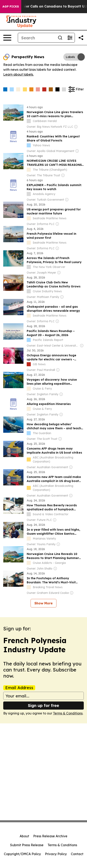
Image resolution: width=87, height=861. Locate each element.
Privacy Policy (56, 854)
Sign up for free (43, 705)
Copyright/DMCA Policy (22, 854)
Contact (77, 854)
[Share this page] (81, 38)
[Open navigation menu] (7, 38)
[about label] (29, 121)
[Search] (60, 37)
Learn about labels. (18, 74)
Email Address (19, 687)
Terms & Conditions (68, 713)
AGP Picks (10, 6)
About (24, 836)
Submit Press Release (27, 845)
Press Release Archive (50, 836)
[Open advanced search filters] (70, 37)
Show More (43, 603)
